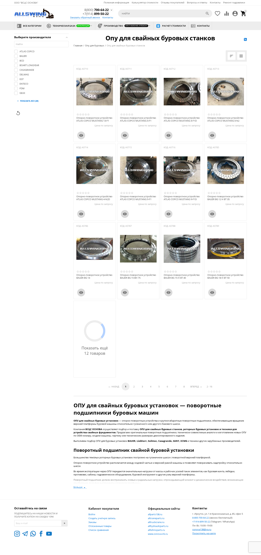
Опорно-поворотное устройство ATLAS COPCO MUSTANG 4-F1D (182, 119)
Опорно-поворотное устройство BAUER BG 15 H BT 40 (182, 276)
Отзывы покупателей (172, 2)
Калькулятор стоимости (145, 2)
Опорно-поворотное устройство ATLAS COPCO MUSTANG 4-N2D (94, 198)
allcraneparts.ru (156, 518)
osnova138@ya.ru (201, 529)
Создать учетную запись (102, 518)
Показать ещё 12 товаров (94, 350)
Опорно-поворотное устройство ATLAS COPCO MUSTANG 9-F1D (182, 198)
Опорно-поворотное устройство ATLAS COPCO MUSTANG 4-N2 (225, 119)
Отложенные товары (100, 526)
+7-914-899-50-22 (201, 521)
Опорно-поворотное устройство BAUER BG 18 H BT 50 (225, 276)
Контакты (215, 2)
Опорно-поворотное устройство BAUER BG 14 (94, 276)
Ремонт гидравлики (234, 2)
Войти (91, 514)
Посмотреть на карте (204, 533)
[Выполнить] (64, 523)
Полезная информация (116, 2)
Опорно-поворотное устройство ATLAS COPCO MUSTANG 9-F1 (138, 198)
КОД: (78, 68)
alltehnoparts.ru (156, 530)
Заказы (92, 522)
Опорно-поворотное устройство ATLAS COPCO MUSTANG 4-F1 (138, 119)
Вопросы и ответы (197, 2)
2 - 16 (209, 386)
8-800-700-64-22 (200, 517)
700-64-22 (96, 10)
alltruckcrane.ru (156, 522)
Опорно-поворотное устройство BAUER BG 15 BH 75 (138, 276)
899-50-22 (96, 14)
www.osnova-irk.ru (158, 533)
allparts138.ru (155, 514)
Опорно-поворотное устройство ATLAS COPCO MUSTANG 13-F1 (94, 119)
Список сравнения (98, 530)
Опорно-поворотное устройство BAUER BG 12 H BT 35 (225, 198)
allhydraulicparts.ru (158, 526)
